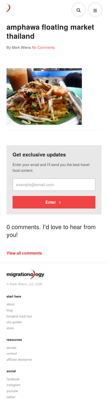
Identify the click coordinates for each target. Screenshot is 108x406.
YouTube (12, 390)
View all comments (24, 253)
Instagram (14, 384)
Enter (51, 202)
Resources (14, 339)
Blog (10, 310)
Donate (11, 347)
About (11, 304)
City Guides (14, 321)
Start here (14, 296)
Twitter (11, 396)
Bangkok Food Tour (19, 316)
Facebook (13, 379)
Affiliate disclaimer (19, 359)
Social (11, 371)
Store (10, 328)
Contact (12, 353)
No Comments (43, 47)
